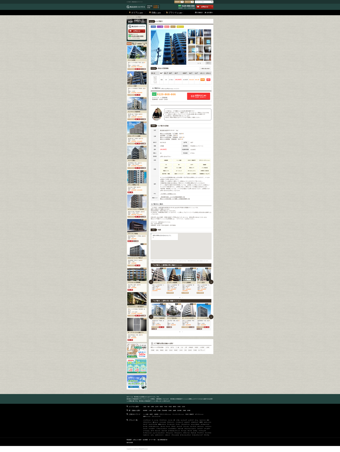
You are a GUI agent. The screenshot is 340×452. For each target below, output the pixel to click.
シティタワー (207, 428)
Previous (151, 282)
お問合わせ (204, 7)
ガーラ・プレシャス (155, 430)
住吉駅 (154, 410)
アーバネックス (171, 424)
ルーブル (145, 426)
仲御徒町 (191, 347)
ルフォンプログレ (195, 424)
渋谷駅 (170, 410)
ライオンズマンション (154, 426)
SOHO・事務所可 (189, 414)
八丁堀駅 (175, 133)
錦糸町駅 (145, 410)
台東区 (152, 406)
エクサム (195, 430)
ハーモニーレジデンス (161, 428)
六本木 (180, 350)
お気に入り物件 (137, 439)
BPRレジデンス (162, 424)
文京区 (183, 406)
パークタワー (152, 428)
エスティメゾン (207, 422)
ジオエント (167, 435)
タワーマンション (199, 414)
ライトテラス (208, 433)
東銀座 (161, 350)
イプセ (177, 420)
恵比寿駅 (179, 410)
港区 (149, 406)
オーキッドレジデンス (185, 435)
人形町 (207, 347)
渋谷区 (170, 406)
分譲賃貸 (139, 43)
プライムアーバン (185, 424)
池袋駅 (174, 410)
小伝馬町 (202, 347)
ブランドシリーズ (156, 416)
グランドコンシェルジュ (190, 428)
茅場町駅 (175, 137)
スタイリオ (164, 430)
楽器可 (151, 414)
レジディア (191, 420)
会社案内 (209, 12)
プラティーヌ (186, 433)
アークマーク (200, 433)
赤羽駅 (188, 410)
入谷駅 (150, 410)
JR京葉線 (162, 135)
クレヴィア (200, 428)
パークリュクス (202, 430)
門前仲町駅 (164, 410)
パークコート (208, 426)
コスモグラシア (194, 422)
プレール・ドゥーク (165, 426)
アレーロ (190, 430)
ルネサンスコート (159, 435)
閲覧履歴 (129, 439)
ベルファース (202, 420)
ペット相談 (144, 43)
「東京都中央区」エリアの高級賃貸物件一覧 (172, 197)
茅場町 (152, 350)
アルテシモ (193, 433)
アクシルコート (178, 433)
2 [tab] (182, 297)
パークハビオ (162, 422)
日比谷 (170, 350)
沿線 (156, 12)
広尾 (185, 350)
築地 (157, 350)
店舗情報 (164, 97)
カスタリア (187, 422)
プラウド (173, 426)
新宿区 (161, 406)
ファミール (186, 426)
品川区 (156, 406)
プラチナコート (170, 422)
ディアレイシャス (147, 433)
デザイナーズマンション (165, 414)
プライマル (206, 435)
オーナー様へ (152, 439)
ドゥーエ (170, 420)
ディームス (183, 430)
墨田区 (174, 406)
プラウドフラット (147, 422)
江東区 (144, 406)
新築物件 (129, 43)
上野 (186, 347)
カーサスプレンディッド (174, 430)
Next (211, 282)
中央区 (165, 130)
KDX (208, 420)
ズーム (196, 420)
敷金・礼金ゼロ (134, 43)
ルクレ (152, 435)
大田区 (179, 406)
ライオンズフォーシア (197, 435)
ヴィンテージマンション (178, 414)
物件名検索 (130, 442)
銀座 (166, 350)
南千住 (172, 347)
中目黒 (195, 350)
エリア (137, 12)
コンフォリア (184, 420)
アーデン (178, 424)
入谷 (182, 347)
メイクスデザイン (172, 428)
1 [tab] (180, 297)
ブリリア (145, 428)
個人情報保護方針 (163, 439)
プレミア (145, 424)
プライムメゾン (169, 433)
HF (174, 420)
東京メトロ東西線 (165, 139)
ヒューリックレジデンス (159, 433)
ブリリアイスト (163, 420)
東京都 (162, 130)
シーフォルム (146, 430)
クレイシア (179, 426)
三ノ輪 (177, 347)
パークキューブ (179, 422)
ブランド (175, 12)
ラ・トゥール (155, 420)
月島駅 (184, 410)
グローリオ (180, 428)
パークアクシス (147, 420)
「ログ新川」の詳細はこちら (168, 193)
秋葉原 (196, 347)
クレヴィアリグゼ (153, 424)
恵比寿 (190, 350)
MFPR (201, 422)
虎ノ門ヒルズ (201, 350)
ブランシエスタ (175, 435)
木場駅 (159, 410)
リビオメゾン (146, 435)
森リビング (155, 422)
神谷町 (175, 350)
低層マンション (147, 416)
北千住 (167, 347)
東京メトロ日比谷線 (165, 133)
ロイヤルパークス (205, 424)
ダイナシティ (200, 426)
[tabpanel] (158, 282)
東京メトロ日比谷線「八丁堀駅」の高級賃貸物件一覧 (175, 198)
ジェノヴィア (193, 426)
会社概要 (145, 439)
